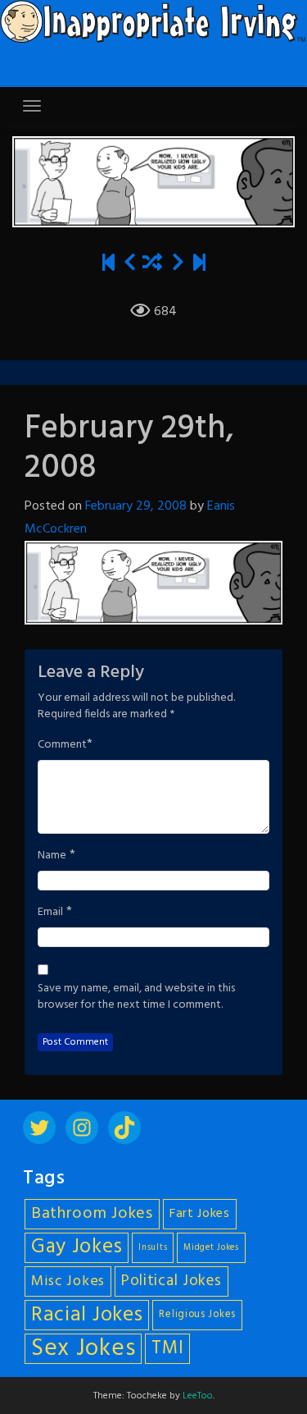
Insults (152, 1248)
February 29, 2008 (136, 506)
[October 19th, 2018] (199, 264)
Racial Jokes (86, 1315)
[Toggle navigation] (32, 106)
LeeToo (198, 1396)
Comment (62, 745)
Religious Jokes (197, 1314)
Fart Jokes (199, 1214)
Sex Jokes (83, 1349)
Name (52, 856)
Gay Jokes (76, 1248)
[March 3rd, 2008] (178, 264)
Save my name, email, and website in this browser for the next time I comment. (136, 997)
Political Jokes (171, 1281)
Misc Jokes (68, 1281)
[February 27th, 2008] (130, 264)
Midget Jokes (210, 1248)
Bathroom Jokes (92, 1214)
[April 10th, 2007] (108, 264)
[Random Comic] (152, 264)
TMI (167, 1348)
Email (50, 912)
